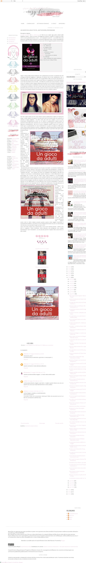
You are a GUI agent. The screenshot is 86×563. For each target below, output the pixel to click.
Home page (42, 423)
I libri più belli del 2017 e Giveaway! (77, 170)
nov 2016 (71, 281)
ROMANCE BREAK (13, 43)
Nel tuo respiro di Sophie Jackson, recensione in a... (77, 379)
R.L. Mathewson (44, 345)
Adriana (26, 391)
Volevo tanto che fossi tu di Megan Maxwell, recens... (77, 337)
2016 (69, 277)
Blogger (63, 540)
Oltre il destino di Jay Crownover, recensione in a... (77, 472)
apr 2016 (71, 480)
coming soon (30, 23)
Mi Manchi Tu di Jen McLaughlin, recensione (76, 409)
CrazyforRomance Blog (25, 546)
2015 (69, 489)
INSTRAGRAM (12, 37)
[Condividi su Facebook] (31, 343)
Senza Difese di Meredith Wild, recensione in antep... (76, 357)
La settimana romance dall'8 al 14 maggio (77, 443)
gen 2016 (71, 487)
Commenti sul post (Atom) (31, 426)
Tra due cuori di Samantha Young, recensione (77, 449)
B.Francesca (27, 372)
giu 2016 (71, 291)
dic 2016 (71, 279)
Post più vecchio (59, 423)
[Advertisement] (41, 331)
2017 (69, 275)
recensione (50, 345)
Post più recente (25, 423)
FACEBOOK (11, 41)
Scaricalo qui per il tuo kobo (42, 267)
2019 (69, 271)
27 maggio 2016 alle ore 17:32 (37, 372)
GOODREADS (11, 39)
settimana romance (43, 23)
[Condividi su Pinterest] (32, 343)
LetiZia (25, 381)
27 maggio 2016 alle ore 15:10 (36, 364)
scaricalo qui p (42, 248)
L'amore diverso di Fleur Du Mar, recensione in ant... (76, 415)
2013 (69, 494)
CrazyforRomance (73, 513)
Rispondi (26, 359)
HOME (22, 23)
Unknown (26, 353)
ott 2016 (71, 283)
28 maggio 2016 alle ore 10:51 (35, 381)
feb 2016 (71, 485)
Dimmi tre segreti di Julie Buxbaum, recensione (77, 396)
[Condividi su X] (30, 343)
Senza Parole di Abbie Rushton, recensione (76, 436)
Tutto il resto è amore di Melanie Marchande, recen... (76, 439)
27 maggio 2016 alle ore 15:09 (36, 353)
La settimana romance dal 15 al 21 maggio (77, 390)
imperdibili (62, 23)
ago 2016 (71, 287)
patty (70, 519)
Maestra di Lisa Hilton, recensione (77, 406)
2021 (69, 267)
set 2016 (71, 285)
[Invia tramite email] (27, 343)
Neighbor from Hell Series (34, 345)
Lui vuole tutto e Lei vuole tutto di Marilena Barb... (77, 316)
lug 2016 (71, 289)
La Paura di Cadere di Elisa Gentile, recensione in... (77, 393)
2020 (69, 269)
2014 (69, 492)
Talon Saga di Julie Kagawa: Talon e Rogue (77, 296)
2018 (69, 273)
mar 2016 (71, 483)
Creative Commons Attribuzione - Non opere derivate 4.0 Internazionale (60, 546)
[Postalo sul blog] (28, 343)
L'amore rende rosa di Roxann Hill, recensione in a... (77, 306)
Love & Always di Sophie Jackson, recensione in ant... (77, 456)
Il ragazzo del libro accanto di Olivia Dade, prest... (77, 373)
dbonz (70, 517)
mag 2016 (72, 293)
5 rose (26, 345)
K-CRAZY (53, 23)
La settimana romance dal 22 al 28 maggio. (77, 364)
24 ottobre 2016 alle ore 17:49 (35, 391)
